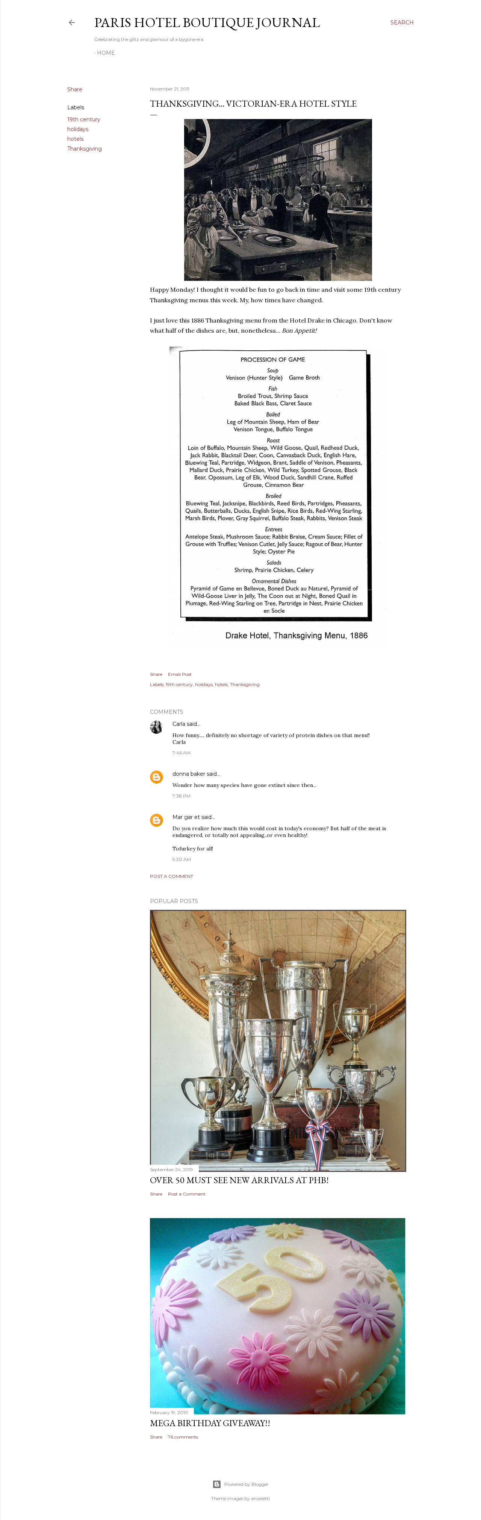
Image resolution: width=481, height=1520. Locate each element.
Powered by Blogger (246, 1484)
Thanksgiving (84, 148)
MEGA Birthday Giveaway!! (210, 1423)
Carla (178, 724)
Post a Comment (171, 876)
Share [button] (74, 89)
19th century (83, 119)
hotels (75, 139)
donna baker (188, 774)
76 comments (183, 1437)
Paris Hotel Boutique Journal (207, 22)
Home (106, 53)
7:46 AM (181, 752)
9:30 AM (181, 859)
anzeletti (260, 1498)
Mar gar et (186, 817)
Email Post (180, 674)
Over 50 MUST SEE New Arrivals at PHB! (239, 1180)
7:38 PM (181, 796)
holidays (77, 129)
